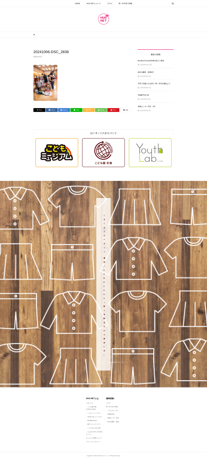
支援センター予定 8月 (146, 106)
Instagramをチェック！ (117, 362)
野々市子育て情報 (125, 3)
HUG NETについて (93, 3)
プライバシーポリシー (93, 442)
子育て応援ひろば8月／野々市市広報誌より (154, 83)
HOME (77, 3)
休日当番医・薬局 (113, 422)
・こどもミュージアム (93, 413)
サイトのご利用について (94, 438)
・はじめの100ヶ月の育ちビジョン (94, 433)
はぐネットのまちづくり (103, 133)
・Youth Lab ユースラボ (94, 417)
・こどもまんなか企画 (93, 428)
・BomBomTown (91, 420)
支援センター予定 (113, 418)
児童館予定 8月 (143, 95)
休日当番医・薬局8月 (146, 72)
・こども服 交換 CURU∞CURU (91, 408)
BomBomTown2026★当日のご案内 (151, 61)
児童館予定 (111, 414)
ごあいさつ (89, 403)
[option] (56, 152)
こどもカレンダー (113, 410)
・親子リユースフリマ (93, 424)
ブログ (109, 3)
